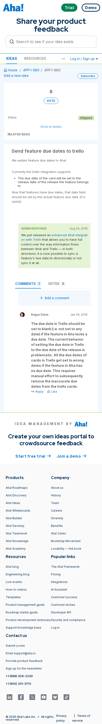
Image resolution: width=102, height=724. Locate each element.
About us (57, 487)
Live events (14, 582)
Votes (56, 284)
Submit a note (15, 645)
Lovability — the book (66, 548)
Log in (55, 627)
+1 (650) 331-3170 (18, 683)
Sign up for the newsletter (24, 668)
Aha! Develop (15, 526)
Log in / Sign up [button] (83, 59)
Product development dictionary (28, 620)
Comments (27, 284)
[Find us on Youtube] (43, 697)
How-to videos (16, 589)
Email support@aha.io (21, 653)
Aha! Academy (16, 548)
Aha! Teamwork (16, 533)
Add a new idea (16, 75)
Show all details (51, 126)
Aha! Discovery (16, 495)
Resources (35, 58)
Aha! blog (12, 566)
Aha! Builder (14, 518)
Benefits (57, 526)
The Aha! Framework (65, 566)
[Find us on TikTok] (66, 697)
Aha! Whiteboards (18, 510)
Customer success (64, 597)
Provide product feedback (24, 661)
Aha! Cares (58, 533)
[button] (63, 58)
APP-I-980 (31, 70)
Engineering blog (17, 574)
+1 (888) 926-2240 (19, 676)
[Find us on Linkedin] (9, 697)
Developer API (61, 612)
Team (55, 503)
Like (54, 391)
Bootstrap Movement (66, 541)
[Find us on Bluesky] (55, 697)
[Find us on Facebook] (21, 697)
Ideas (11, 58)
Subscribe (88, 76)
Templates (13, 597)
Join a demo (72, 456)
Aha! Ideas (13, 503)
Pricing (55, 574)
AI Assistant (59, 589)
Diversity (57, 518)
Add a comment (57, 298)
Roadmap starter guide (22, 612)
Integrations (59, 582)
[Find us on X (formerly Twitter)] (32, 697)
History (56, 495)
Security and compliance (68, 620)
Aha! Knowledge (17, 541)
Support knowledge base (23, 627)
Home (12, 70)
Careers (56, 510)
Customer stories (63, 605)
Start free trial (33, 456)
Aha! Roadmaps (17, 487)
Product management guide (25, 605)
